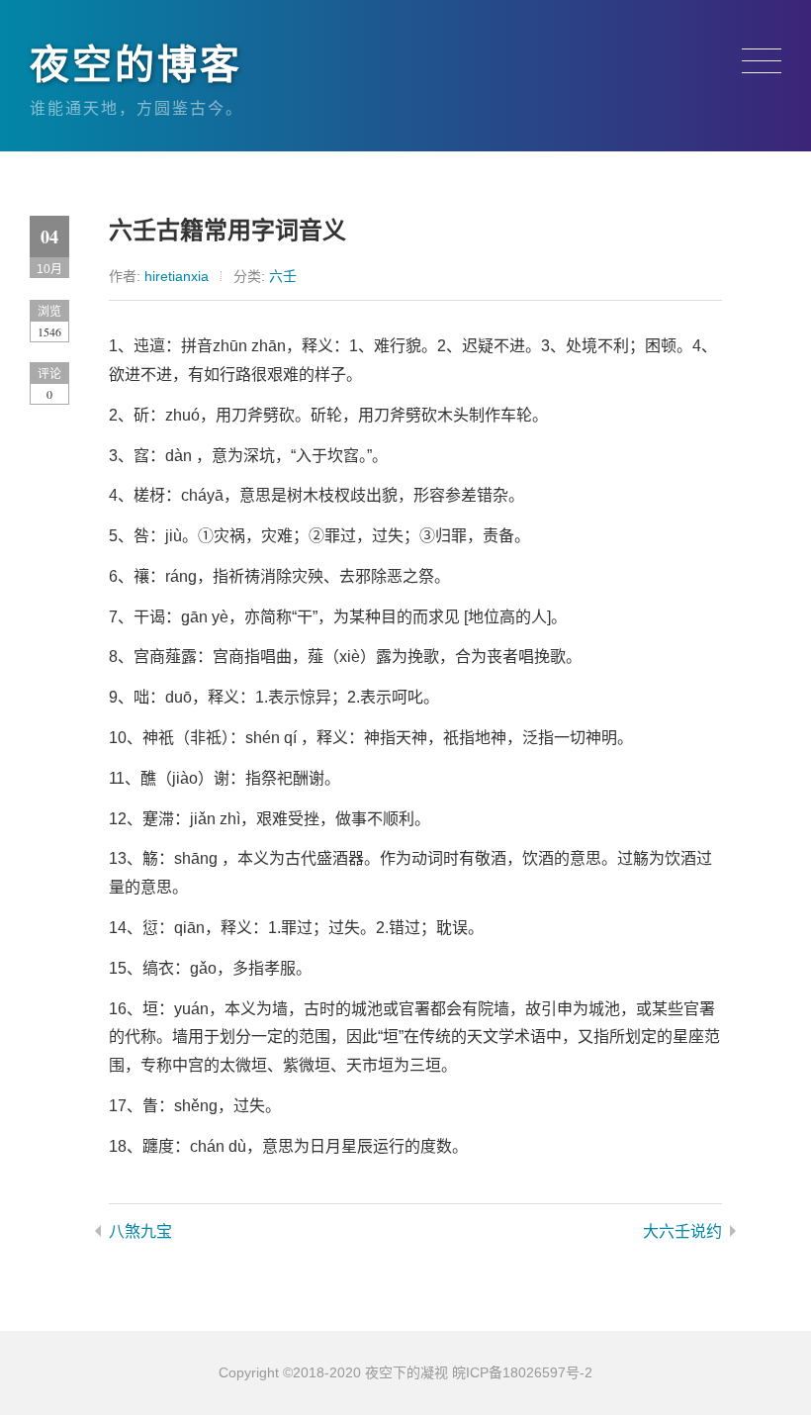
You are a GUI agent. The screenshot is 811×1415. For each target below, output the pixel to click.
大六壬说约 (682, 1231)
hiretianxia (176, 276)
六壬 (283, 276)
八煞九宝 (140, 1231)
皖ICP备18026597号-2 (522, 1372)
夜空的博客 (136, 64)
